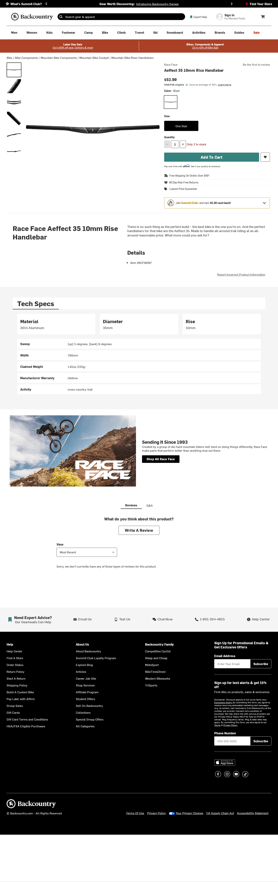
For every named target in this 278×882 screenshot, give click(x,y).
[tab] (36, 303)
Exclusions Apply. (223, 702)
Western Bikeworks (157, 678)
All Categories (85, 726)
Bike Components (26, 57)
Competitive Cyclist (158, 651)
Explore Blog (84, 665)
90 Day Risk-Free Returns (183, 182)
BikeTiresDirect (155, 671)
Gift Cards (13, 712)
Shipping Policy (17, 685)
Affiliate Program (87, 692)
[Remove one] (167, 144)
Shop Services (85, 685)
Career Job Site (86, 678)
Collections (83, 712)
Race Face (170, 64)
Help (10, 644)
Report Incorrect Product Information (241, 274)
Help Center (14, 651)
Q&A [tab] (149, 505)
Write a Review (139, 530)
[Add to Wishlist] (265, 157)
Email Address (224, 656)
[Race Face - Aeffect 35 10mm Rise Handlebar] (14, 86)
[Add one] (183, 144)
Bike (9, 57)
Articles (81, 671)
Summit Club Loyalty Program (96, 658)
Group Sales (15, 705)
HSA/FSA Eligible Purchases (26, 726)
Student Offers (85, 699)
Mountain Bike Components (59, 57)
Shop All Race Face (161, 459)
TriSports (151, 685)
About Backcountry (88, 651)
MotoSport (152, 665)
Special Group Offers (89, 719)
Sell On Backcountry (89, 705)
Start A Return (16, 678)
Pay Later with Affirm (21, 699)
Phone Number (225, 733)
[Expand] (264, 203)
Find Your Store (261, 4)
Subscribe (260, 664)
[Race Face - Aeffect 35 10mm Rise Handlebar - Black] (14, 69)
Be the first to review (256, 64)
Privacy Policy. (230, 725)
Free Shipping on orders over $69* (189, 175)
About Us (82, 644)
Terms (217, 725)
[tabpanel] (139, 354)
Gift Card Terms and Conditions (27, 719)
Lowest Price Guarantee (183, 189)
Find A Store (15, 658)
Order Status (15, 665)
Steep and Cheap (156, 658)
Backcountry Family (159, 644)
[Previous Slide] (46, 3)
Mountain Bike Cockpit (94, 57)
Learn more (224, 84)
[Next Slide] (231, 3)
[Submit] (60, 16)
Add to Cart (211, 157)
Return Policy (15, 671)
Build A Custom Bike (20, 692)
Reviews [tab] (131, 505)
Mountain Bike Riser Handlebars (132, 57)
